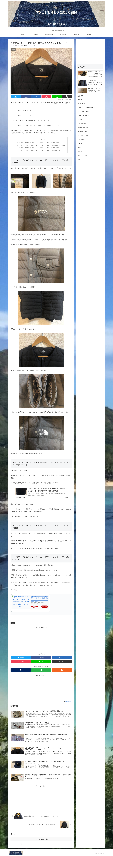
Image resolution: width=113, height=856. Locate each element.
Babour (80, 99)
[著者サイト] (21, 670)
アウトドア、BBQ (83, 135)
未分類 (13, 623)
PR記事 (80, 119)
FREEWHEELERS (83, 111)
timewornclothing (83, 127)
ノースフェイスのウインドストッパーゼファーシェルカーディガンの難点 (39, 147)
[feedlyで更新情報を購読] (41, 670)
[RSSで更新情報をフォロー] (62, 670)
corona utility (81, 103)
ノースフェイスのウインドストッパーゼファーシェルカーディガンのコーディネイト (42, 145)
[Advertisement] (41, 639)
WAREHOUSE (82, 131)
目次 (39, 139)
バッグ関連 (81, 139)
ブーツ (80, 143)
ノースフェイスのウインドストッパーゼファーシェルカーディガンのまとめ (39, 150)
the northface (82, 123)
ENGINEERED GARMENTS (86, 107)
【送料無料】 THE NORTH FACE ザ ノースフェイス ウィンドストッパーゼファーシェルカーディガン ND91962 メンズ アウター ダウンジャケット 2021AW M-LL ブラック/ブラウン (39, 599)
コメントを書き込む (41, 839)
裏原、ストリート (83, 155)
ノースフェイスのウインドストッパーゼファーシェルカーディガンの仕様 (39, 142)
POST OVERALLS (83, 115)
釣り (79, 159)
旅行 (79, 147)
